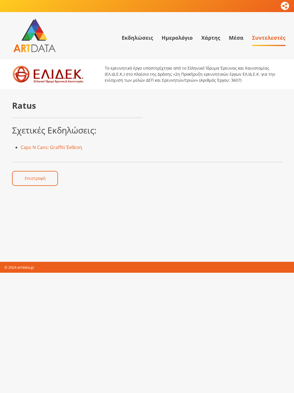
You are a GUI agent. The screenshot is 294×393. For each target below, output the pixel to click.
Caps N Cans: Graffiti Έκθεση (51, 147)
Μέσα (236, 37)
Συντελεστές (268, 37)
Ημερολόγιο (177, 37)
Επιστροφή (35, 178)
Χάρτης (210, 37)
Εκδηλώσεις (137, 37)
